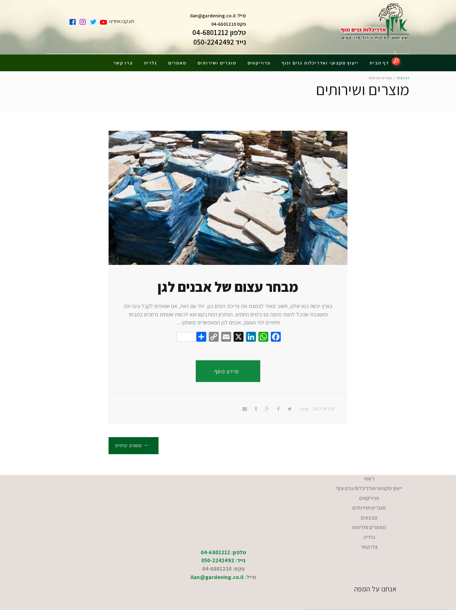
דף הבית (379, 63)
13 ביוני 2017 (323, 408)
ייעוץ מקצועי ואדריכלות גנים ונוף (320, 63)
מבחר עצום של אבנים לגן (228, 287)
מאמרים (177, 63)
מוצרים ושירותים (217, 63)
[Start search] (396, 61)
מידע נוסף (226, 371)
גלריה (150, 63)
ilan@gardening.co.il (212, 15)
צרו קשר (123, 63)
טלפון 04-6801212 (219, 32)
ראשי (369, 477)
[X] (238, 337)
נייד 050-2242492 (219, 42)
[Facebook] (276, 337)
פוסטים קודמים (129, 445)
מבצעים (369, 508)
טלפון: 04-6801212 (223, 534)
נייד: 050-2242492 (223, 542)
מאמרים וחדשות (369, 515)
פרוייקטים (259, 63)
